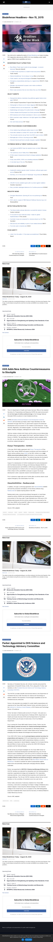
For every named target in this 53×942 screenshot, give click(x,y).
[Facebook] (4, 59)
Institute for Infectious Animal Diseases (20, 707)
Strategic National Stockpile (9, 514)
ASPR (16, 512)
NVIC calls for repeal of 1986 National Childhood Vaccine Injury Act (28, 200)
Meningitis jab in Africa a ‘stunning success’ (21, 137)
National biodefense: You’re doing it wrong (21, 76)
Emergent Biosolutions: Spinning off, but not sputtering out (26, 195)
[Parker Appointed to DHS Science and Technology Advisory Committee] (26, 667)
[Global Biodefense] (26, 2)
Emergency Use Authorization (42, 512)
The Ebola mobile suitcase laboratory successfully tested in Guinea (28, 210)
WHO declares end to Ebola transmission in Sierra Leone (25, 115)
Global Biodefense (33, 55)
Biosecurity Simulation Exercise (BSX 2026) (20, 316)
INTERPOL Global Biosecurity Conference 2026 (21, 329)
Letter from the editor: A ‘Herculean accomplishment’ (24, 234)
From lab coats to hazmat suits (18, 226)
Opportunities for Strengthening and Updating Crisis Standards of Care (28, 320)
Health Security (6, 639)
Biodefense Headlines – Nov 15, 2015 (38, 527)
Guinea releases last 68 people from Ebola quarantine (24, 112)
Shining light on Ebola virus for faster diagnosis (22, 105)
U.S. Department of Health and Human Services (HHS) (29, 514)
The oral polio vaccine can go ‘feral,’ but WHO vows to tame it (27, 135)
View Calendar (5, 332)
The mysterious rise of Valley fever (19, 152)
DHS (11, 800)
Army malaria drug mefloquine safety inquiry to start (24, 130)
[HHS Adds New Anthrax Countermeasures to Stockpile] (26, 393)
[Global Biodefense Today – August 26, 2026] (26, 281)
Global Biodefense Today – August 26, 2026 (16, 297)
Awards (20, 512)
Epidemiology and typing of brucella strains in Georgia (24, 110)
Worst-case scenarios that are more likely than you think (25, 90)
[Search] (49, 2)
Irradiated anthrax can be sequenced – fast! (22, 107)
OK (22, 939)
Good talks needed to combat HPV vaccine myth (23, 132)
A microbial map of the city (17, 162)
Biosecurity (5, 365)
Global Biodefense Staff (8, 21)
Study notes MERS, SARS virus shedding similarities (24, 159)
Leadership (16, 800)
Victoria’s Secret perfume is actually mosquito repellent (25, 140)
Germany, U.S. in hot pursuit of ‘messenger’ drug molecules (26, 174)
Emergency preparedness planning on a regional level (25, 81)
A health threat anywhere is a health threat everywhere (25, 71)
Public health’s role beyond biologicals (20, 78)
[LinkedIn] (4, 62)
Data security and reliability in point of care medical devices (26, 223)
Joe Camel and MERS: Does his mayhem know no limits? (25, 148)
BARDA (25, 512)
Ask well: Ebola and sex (16, 121)
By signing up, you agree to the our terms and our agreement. (26, 354)
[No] (51, 938)
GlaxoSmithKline (38, 486)
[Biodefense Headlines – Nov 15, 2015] (26, 38)
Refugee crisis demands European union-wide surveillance (26, 85)
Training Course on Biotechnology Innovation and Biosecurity (25, 325)
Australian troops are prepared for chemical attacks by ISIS (26, 219)
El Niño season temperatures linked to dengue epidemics (25, 155)
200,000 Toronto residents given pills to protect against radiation (27, 183)
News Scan (5, 13)
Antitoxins (10, 512)
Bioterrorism (31, 512)
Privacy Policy (34, 354)
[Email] (4, 68)
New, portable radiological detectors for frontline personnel (26, 187)
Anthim (26, 453)
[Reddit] (4, 65)
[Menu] (4, 2)
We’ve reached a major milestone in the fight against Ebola (26, 117)
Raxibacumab (11, 490)
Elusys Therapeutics (35, 449)
